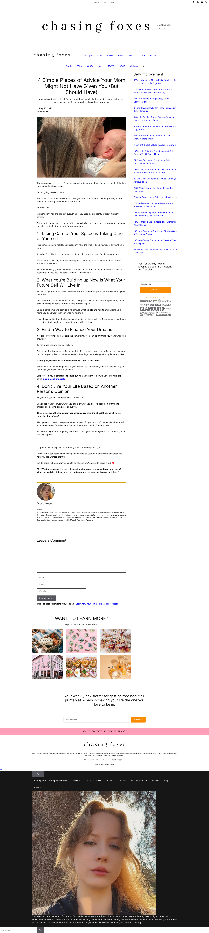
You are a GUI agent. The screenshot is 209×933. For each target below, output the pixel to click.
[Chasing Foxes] (51, 56)
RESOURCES (110, 731)
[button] (173, 55)
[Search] (40, 930)
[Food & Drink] (81, 667)
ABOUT (86, 731)
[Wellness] (115, 667)
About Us (96, 2)
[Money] (81, 641)
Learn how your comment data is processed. (97, 604)
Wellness (154, 55)
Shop (112, 2)
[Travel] (47, 667)
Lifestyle (88, 55)
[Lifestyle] (47, 641)
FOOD (99, 55)
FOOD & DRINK (93, 780)
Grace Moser (45, 503)
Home (120, 55)
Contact (105, 2)
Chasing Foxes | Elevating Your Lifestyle (50, 780)
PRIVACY (122, 731)
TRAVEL (131, 55)
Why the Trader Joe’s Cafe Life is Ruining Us (155, 197)
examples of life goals (54, 379)
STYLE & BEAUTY (139, 780)
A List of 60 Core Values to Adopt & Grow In (155, 145)
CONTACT (97, 731)
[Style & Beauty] (115, 641)
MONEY (109, 55)
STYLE (142, 55)
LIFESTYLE (77, 780)
